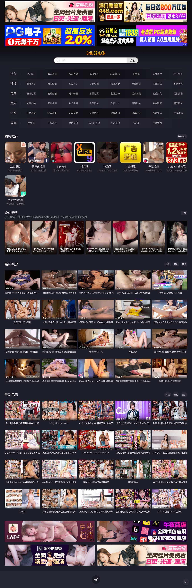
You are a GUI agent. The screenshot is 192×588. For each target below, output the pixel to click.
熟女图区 (157, 103)
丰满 (168, 394)
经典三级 (136, 93)
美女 (168, 264)
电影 (13, 93)
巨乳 (176, 264)
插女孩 (31, 122)
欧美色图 (73, 103)
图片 (13, 103)
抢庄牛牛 (178, 73)
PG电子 (31, 73)
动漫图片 (94, 103)
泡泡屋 (136, 122)
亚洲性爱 (31, 93)
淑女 (176, 394)
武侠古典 (94, 113)
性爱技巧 (178, 113)
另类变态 (178, 93)
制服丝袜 (115, 93)
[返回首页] (185, 581)
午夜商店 (52, 122)
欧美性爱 (94, 93)
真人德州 (52, 73)
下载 (184, 213)
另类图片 (178, 103)
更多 (184, 264)
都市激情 (31, 113)
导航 (13, 123)
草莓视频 (73, 122)
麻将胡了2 (115, 73)
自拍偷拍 (52, 83)
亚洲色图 (52, 103)
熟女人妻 (115, 83)
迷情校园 (115, 113)
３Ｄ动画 (94, 83)
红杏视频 (115, 122)
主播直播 (157, 83)
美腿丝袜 (115, 103)
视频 (13, 84)
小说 (13, 113)
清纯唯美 (136, 103)
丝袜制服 (136, 83)
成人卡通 (73, 93)
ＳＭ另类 (178, 83)
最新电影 (11, 394)
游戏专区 (94, 73)
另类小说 (136, 113)
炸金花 (136, 73)
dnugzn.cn (96, 53)
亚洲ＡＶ (31, 83)
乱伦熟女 (157, 93)
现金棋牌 (157, 73)
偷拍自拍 (52, 93)
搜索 (132, 60)
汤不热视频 (94, 122)
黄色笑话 (157, 113)
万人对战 (73, 73)
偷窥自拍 (31, 103)
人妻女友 (73, 113)
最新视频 (11, 264)
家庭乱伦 (52, 113)
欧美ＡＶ (73, 83)
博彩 (13, 74)
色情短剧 (157, 122)
